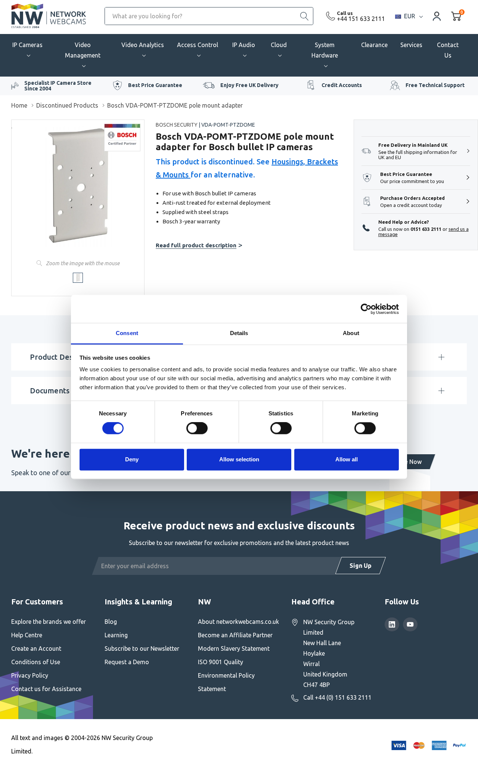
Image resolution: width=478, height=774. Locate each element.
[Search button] (304, 16)
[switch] (197, 428)
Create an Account (36, 648)
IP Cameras (27, 44)
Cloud (279, 44)
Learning (116, 635)
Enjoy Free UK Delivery (249, 85)
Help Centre (26, 635)
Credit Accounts (342, 85)
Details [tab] (239, 333)
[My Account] (437, 15)
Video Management (82, 50)
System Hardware (324, 50)
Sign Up (361, 565)
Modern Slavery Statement (234, 648)
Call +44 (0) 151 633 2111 (337, 697)
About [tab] (351, 333)
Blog (111, 621)
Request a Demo (127, 662)
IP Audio (243, 44)
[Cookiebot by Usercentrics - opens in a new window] (366, 309)
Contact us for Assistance (46, 688)
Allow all (346, 459)
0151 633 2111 (425, 229)
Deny (132, 459)
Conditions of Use (35, 662)
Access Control (197, 44)
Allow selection (239, 459)
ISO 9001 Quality (220, 662)
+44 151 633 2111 (361, 18)
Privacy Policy (29, 675)
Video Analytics (142, 44)
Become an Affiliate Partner (235, 635)
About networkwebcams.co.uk (238, 621)
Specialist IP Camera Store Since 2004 (57, 86)
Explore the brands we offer (48, 621)
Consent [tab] (127, 333)
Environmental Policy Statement (226, 682)
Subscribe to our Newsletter (142, 648)
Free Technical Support (435, 85)
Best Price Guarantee (155, 85)
